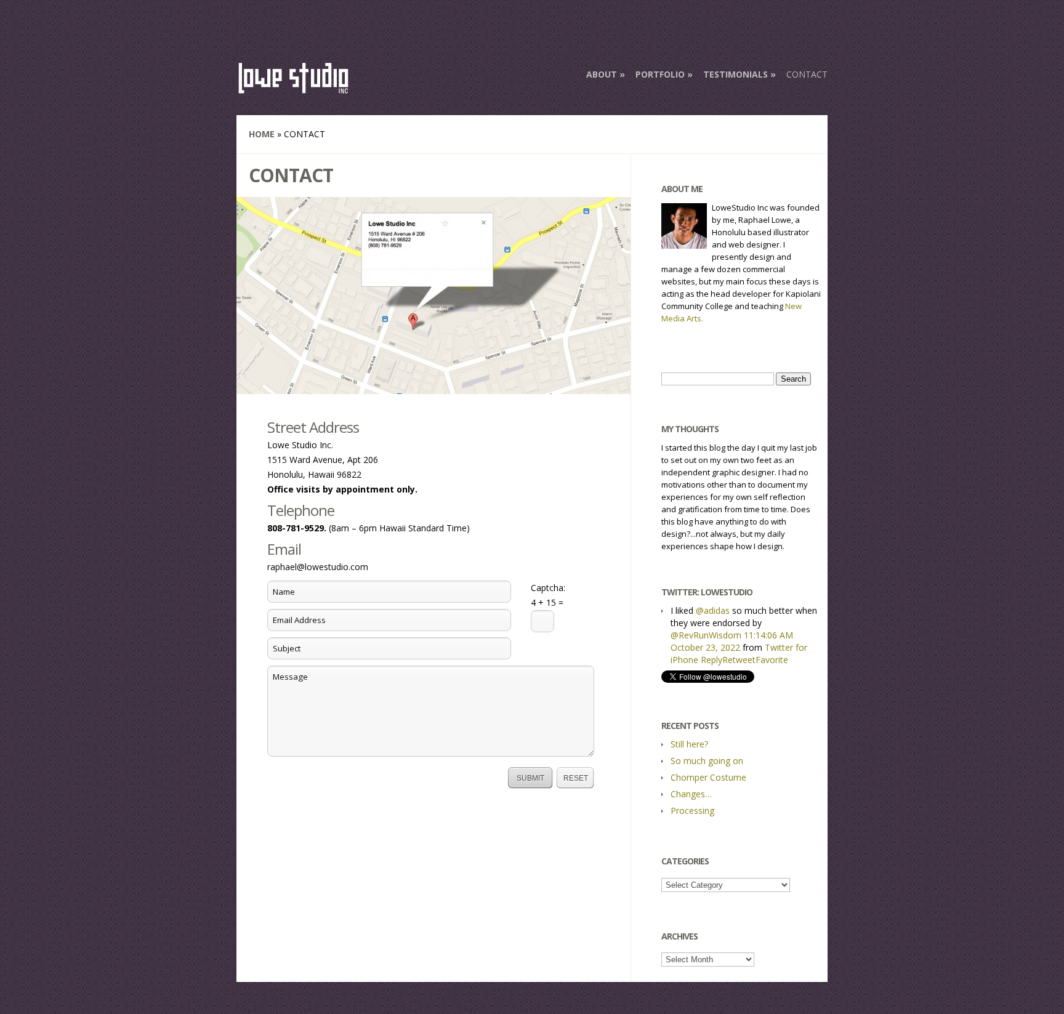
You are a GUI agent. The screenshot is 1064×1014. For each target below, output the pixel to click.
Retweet (739, 660)
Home (262, 134)
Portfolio (660, 74)
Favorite (772, 660)
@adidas (713, 610)
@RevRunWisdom (706, 635)
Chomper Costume (708, 777)
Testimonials (735, 74)
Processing (692, 810)
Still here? (689, 744)
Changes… (691, 794)
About (601, 74)
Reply (711, 660)
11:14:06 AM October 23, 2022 (732, 641)
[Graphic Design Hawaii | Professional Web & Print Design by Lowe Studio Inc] (293, 88)
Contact (807, 74)
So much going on (707, 761)
